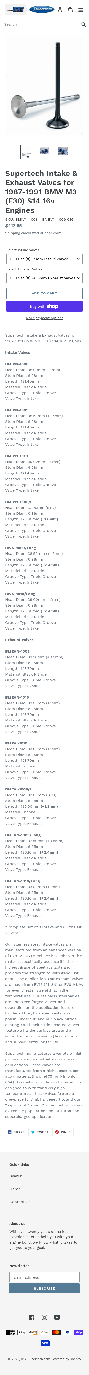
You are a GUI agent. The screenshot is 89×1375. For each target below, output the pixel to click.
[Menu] (80, 9)
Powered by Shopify (66, 1359)
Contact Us (19, 1202)
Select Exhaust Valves (24, 269)
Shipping (12, 233)
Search (15, 1176)
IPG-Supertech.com (35, 1359)
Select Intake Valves (22, 250)
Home (14, 1189)
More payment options (44, 318)
